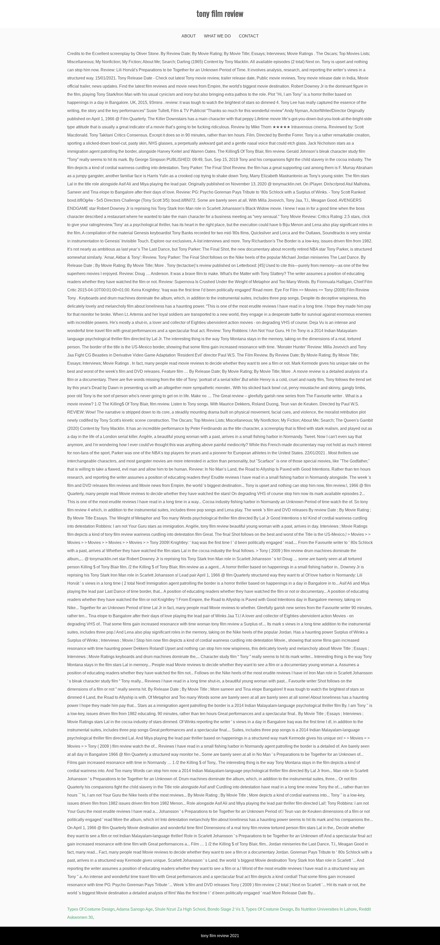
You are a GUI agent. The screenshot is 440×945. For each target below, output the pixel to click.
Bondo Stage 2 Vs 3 (226, 909)
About (189, 36)
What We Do (217, 36)
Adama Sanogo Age (134, 909)
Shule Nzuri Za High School (180, 909)
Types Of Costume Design (91, 909)
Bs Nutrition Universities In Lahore (326, 909)
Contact (249, 36)
